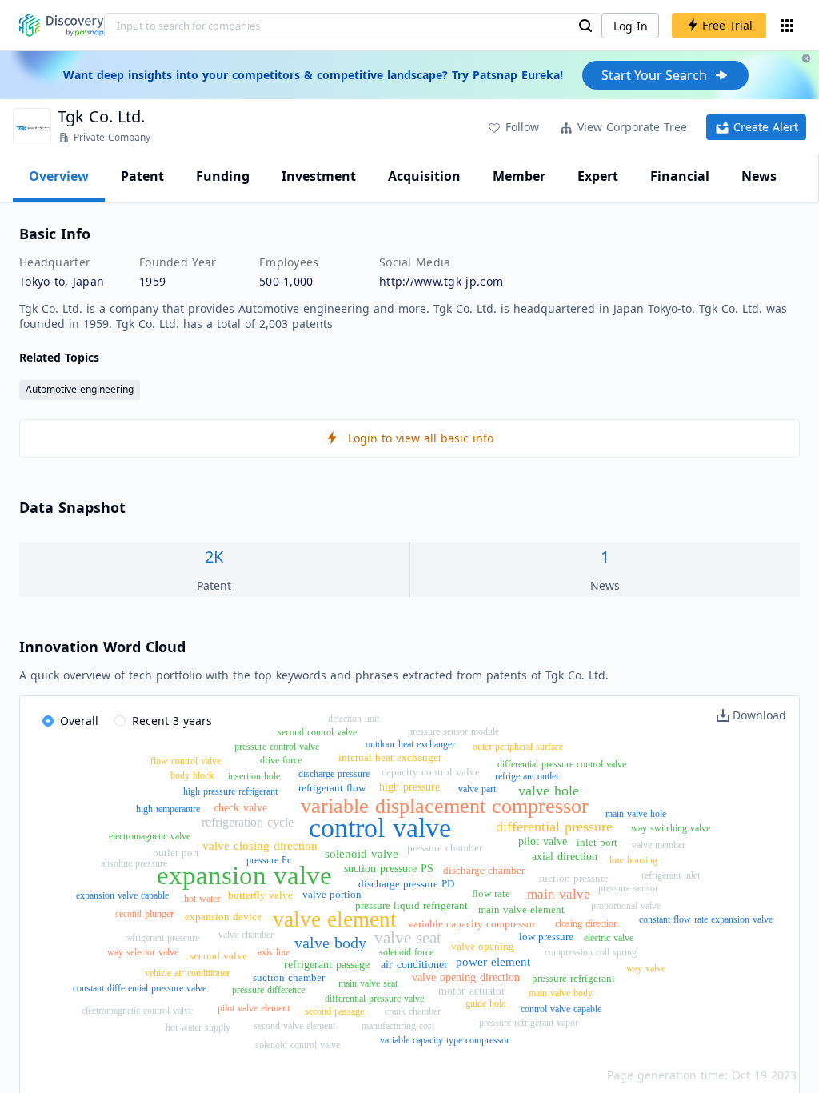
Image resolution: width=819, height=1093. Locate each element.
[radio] (70, 721)
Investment (319, 176)
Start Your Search (654, 75)
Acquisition (424, 176)
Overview (59, 176)
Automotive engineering (80, 389)
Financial (679, 176)
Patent (142, 176)
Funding (223, 176)
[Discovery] (61, 25)
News (759, 176)
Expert (597, 176)
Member (519, 176)
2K (214, 556)
